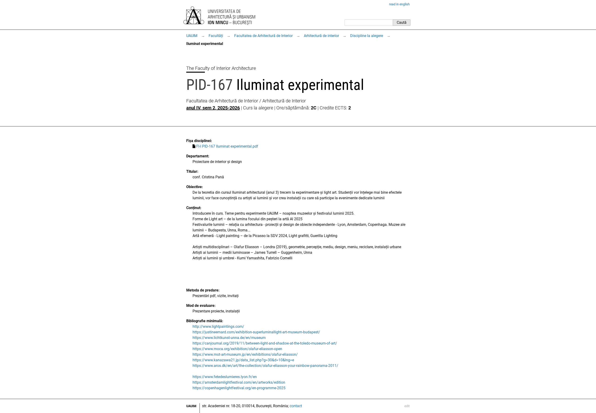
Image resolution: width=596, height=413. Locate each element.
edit (407, 406)
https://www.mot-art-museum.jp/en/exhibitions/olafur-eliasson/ (245, 354)
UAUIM (191, 36)
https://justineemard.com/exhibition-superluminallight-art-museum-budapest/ (256, 332)
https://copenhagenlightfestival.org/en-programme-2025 (239, 388)
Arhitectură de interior (321, 36)
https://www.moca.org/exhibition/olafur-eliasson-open (237, 349)
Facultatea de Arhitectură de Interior (263, 36)
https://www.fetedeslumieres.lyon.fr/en (225, 377)
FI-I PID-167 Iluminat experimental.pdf (227, 146)
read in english (399, 4)
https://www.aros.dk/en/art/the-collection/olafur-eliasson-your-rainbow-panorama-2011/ (265, 365)
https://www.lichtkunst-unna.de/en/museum (229, 337)
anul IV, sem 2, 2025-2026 (213, 108)
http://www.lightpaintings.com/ (218, 326)
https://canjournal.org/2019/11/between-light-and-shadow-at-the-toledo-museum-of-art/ (265, 343)
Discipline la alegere (366, 36)
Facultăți (216, 36)
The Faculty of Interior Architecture (221, 68)
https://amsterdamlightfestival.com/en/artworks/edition (239, 382)
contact (296, 406)
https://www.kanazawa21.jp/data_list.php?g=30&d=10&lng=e (243, 360)
